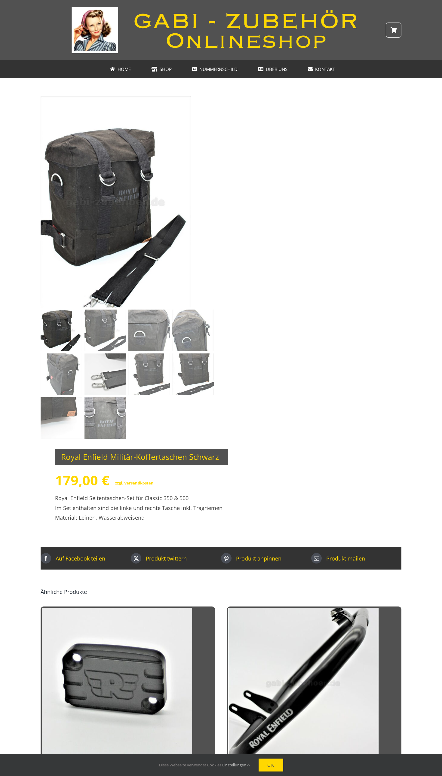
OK (271, 765)
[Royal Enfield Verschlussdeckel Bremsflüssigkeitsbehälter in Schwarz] (117, 612)
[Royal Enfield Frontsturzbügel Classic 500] (303, 612)
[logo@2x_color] (221, 8)
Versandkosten (139, 483)
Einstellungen (234, 765)
